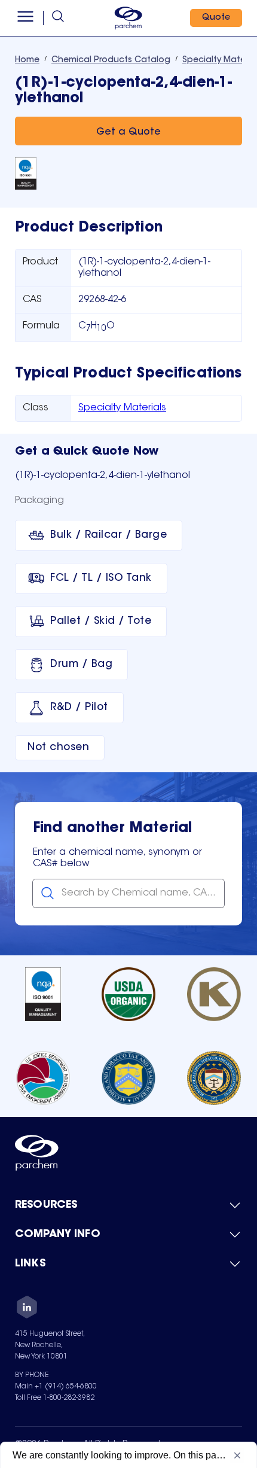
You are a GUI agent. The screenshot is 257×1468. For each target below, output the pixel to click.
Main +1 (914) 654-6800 (56, 1386)
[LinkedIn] (27, 1309)
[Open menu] (25, 18)
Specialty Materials (122, 408)
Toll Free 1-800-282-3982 (54, 1398)
